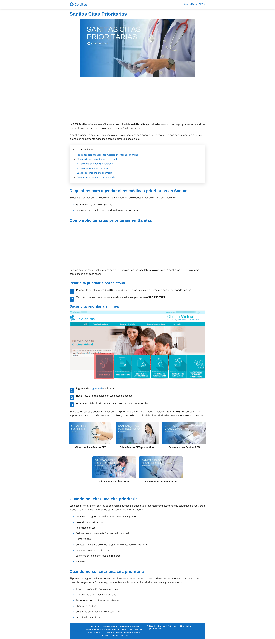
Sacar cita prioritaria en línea (94, 168)
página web (96, 388)
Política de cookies (176, 626)
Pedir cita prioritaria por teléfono (96, 163)
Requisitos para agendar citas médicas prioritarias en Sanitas (107, 155)
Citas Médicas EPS (193, 4)
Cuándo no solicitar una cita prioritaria (96, 177)
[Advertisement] (137, 99)
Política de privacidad (156, 626)
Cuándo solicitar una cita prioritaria (94, 173)
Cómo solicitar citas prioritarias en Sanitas (98, 159)
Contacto (157, 628)
